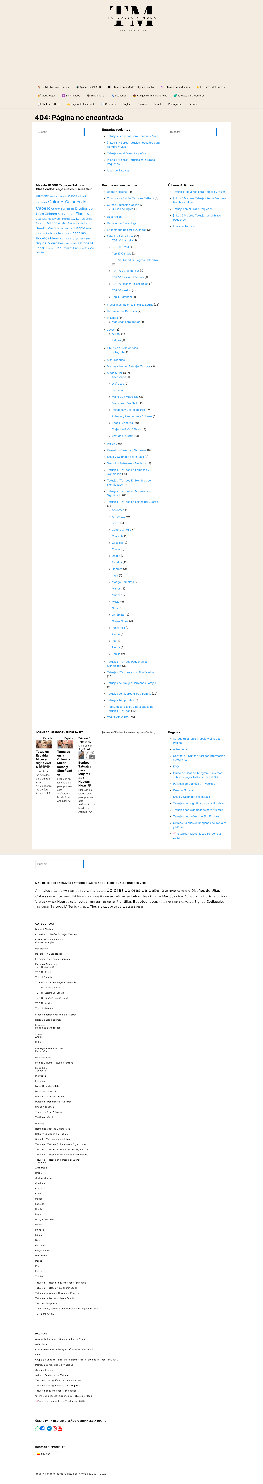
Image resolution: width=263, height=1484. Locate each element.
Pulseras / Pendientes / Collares (132, 416)
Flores (81, 214)
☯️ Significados (71, 95)
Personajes (64, 233)
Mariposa (54, 223)
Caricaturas (41, 202)
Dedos (116, 555)
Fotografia (118, 352)
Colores (56, 201)
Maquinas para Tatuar (126, 321)
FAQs (176, 766)
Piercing (112, 443)
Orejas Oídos (120, 621)
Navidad (69, 228)
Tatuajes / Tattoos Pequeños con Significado (60, 1282)
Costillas (117, 542)
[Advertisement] (131, 60)
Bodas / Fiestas (117, 191)
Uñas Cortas (81, 248)
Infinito (66, 218)
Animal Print (55, 196)
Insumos (112, 317)
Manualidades (116, 359)
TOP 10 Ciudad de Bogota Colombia (135, 260)
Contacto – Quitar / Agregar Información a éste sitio (64, 1349)
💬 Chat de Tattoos (49, 104)
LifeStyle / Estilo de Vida (122, 348)
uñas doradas (135, 906)
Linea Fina (149, 896)
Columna (56, 208)
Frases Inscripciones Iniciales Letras (130, 304)
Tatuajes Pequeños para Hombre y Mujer (133, 136)
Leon (73, 219)
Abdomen (118, 510)
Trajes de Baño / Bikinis (127, 429)
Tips (58, 248)
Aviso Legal (180, 749)
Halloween (54, 218)
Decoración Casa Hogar (122, 223)
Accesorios (119, 377)
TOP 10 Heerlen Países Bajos (130, 283)
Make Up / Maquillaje (125, 396)
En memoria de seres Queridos (126, 229)
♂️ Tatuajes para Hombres (189, 95)
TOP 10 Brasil (120, 247)
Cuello (116, 549)
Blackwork (81, 196)
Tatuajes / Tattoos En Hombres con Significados (62, 1149)
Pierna (116, 647)
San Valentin (84, 239)
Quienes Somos (183, 790)
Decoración (114, 216)
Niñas (88, 228)
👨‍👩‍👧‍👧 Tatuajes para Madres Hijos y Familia (131, 87)
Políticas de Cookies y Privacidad (194, 783)
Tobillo (116, 654)
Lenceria (117, 390)
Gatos (44, 219)
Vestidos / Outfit (122, 436)
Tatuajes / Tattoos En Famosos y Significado (60, 1144)
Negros (80, 228)
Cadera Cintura (121, 529)
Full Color (87, 896)
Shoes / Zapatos (122, 422)
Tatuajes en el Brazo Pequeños (126, 153)
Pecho (116, 634)
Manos (116, 588)
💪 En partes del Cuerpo (210, 87)
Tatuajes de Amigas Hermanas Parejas (131, 683)
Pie (114, 640)
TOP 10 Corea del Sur (125, 270)
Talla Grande (70, 243)
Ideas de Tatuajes (118, 170)
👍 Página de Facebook (81, 104)
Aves (63, 196)
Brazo (115, 523)
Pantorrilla (118, 627)
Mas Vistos (55, 228)
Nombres (40, 233)
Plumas (62, 239)
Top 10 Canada (121, 253)
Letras (80, 218)
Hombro (117, 568)
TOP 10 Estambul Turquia (128, 277)
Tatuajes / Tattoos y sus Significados (130, 672)
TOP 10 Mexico (121, 290)
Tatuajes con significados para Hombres (199, 803)
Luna (44, 223)
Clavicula (117, 536)
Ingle (115, 575)
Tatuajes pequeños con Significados (196, 816)
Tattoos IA (85, 243)
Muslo (115, 601)
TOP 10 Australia (122, 240)
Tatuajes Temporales (120, 700)
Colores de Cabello (144, 890)
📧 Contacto (108, 104)
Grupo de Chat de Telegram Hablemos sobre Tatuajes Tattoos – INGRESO (77, 1359)
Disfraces (118, 383)
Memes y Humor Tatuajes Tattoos (128, 366)
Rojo (68, 238)
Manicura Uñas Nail (124, 403)
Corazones (68, 208)
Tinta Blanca (49, 248)
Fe (59, 214)
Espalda (117, 562)
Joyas (111, 329)
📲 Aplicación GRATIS (88, 87)
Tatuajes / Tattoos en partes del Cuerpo (132, 501)
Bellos (71, 196)
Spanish (45, 1454)
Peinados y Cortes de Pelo (129, 409)
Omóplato (118, 614)
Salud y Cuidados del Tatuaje (125, 456)
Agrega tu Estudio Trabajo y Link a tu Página (60, 1339)
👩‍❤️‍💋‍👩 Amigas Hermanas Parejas (150, 95)
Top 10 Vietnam (122, 296)
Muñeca (117, 595)
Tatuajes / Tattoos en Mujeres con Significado (61, 1154)
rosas (75, 238)
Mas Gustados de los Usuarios (199, 896)
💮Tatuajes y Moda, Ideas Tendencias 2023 (60, 1401)
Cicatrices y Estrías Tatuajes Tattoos (130, 198)
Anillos (116, 333)
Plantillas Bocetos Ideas (137, 901)
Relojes (116, 340)
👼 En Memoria (95, 95)
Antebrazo (118, 516)
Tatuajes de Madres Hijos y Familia (129, 693)
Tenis (40, 248)
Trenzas (67, 248)
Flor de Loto (68, 214)
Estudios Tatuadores (120, 236)
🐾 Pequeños (118, 95)
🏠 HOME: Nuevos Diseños (53, 87)
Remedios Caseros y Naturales (126, 450)
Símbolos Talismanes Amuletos (127, 463)
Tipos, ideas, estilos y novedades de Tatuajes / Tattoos (66, 1308)
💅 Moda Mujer (46, 95)
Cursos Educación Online (123, 204)
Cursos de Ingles (122, 209)
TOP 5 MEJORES (118, 717)
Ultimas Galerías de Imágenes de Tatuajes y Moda (63, 1396)
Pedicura (51, 233)
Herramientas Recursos (122, 311)
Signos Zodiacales (50, 243)
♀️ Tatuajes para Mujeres (175, 87)
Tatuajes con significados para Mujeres (198, 809)
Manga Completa (123, 582)
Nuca (115, 608)
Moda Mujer (114, 373)
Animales (42, 196)
